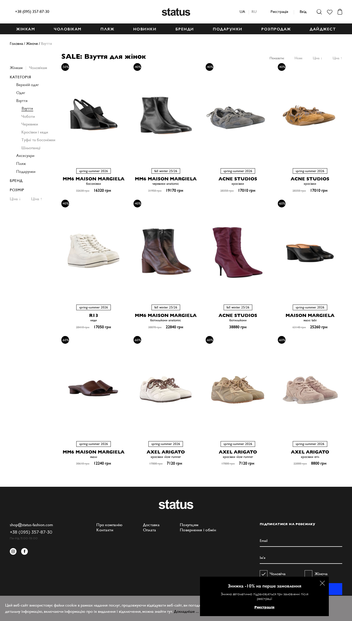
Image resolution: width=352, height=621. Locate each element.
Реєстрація (279, 11)
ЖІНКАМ (25, 29)
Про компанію (109, 524)
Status (176, 12)
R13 (93, 315)
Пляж (21, 163)
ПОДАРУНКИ (227, 29)
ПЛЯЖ (107, 29)
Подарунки (25, 171)
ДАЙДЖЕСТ (323, 29)
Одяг (20, 92)
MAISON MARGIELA (310, 315)
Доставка (151, 524)
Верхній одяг (27, 84)
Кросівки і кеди (34, 132)
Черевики (29, 124)
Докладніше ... (186, 611)
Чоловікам (38, 67)
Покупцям (189, 524)
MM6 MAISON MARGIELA (93, 178)
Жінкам (16, 67)
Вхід (303, 11)
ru (254, 11)
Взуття (22, 100)
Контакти (104, 529)
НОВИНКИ (145, 29)
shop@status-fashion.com (31, 524)
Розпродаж (276, 29)
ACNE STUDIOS (238, 178)
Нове (299, 58)
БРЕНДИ (184, 29)
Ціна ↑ (337, 58)
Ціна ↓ (317, 58)
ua (242, 11)
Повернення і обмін (198, 529)
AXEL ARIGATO (166, 452)
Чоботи (28, 116)
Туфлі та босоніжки (38, 139)
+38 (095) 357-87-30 (32, 11)
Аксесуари (25, 155)
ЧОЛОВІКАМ (68, 29)
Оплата (149, 529)
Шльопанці (30, 147)
